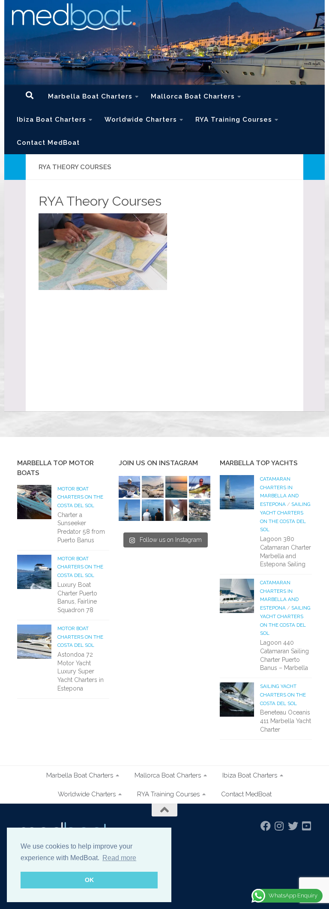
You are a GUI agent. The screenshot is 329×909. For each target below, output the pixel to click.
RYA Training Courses (233, 119)
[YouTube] (307, 826)
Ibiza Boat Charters (51, 119)
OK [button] (89, 879)
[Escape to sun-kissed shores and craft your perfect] (153, 487)
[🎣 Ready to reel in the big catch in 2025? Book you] (153, 510)
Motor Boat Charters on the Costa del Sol (80, 497)
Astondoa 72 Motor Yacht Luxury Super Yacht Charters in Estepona (80, 671)
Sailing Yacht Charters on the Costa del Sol (283, 694)
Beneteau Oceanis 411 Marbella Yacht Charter (285, 721)
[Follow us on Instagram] (279, 826)
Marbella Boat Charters (90, 96)
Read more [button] (119, 857)
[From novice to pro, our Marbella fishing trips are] (200, 487)
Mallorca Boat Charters (193, 96)
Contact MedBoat (48, 143)
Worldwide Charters (141, 119)
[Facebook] (265, 826)
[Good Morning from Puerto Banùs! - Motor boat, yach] (200, 510)
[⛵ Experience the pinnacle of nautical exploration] (130, 510)
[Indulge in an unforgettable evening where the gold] (176, 487)
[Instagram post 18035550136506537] (176, 510)
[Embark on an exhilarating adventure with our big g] (130, 487)
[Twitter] (293, 826)
